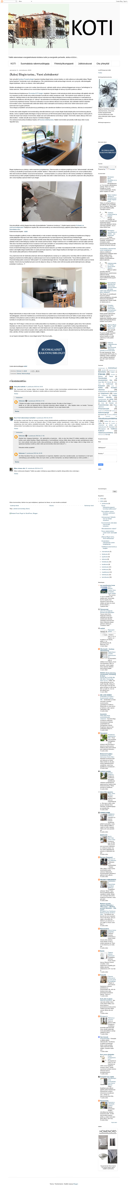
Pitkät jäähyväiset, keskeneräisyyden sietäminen (105, 717)
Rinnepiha (109, 414)
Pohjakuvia (100, 410)
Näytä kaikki (114, 1122)
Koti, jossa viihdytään (107, 1054)
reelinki (102, 628)
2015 (102, 501)
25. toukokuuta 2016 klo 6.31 (34, 468)
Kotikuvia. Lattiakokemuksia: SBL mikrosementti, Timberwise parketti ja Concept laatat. (108, 346)
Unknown (22, 401)
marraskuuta (106, 551)
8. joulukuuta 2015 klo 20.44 (44, 418)
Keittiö (100, 388)
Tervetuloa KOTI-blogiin (36, 93)
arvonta (104, 370)
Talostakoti (103, 733)
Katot (113, 385)
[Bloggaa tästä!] (33, 371)
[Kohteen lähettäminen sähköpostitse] (31, 371)
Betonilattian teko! (15, 229)
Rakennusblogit (26, 373)
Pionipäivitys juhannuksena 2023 (111, 736)
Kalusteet (101, 386)
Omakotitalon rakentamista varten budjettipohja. (108, 249)
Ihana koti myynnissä (106, 1000)
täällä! (26, 231)
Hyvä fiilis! (101, 382)
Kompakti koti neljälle (107, 1077)
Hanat (111, 376)
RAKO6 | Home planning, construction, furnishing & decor (108, 674)
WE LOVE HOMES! (106, 695)
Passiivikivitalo (103, 405)
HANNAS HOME (105, 812)
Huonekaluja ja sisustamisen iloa (107, 379)
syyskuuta (105, 556)
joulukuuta (105, 503)
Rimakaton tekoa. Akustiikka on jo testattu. (112, 179)
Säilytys (113, 421)
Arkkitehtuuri (112, 368)
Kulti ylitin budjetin (106, 999)
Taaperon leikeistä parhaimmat (111, 954)
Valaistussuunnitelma (105, 433)
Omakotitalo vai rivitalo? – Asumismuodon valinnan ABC (107, 698)
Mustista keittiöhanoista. (46, 120)
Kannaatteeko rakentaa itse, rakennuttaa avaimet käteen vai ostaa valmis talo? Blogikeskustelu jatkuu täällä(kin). (108, 287)
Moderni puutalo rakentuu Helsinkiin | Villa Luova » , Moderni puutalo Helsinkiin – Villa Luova (108, 906)
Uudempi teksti (14, 505)
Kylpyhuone (105, 393)
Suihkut (106, 421)
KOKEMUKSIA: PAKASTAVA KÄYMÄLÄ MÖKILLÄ (111, 884)
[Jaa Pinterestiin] (39, 371)
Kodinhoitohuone (102, 391)
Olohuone (114, 401)
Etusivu (51, 505)
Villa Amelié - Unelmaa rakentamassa (107, 649)
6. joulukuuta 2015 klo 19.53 (34, 386)
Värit (106, 434)
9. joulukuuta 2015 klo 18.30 (33, 453)
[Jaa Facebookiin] (37, 371)
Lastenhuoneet (102, 399)
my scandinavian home (107, 585)
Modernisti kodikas (106, 754)
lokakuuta (105, 554)
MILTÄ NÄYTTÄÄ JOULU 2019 (111, 838)
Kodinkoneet (113, 391)
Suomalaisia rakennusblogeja (35, 63)
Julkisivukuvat (85, 63)
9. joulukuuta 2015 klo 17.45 (36, 435)
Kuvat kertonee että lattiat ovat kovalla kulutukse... (109, 524)
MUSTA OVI (103, 835)
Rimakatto (101, 414)
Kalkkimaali (109, 384)
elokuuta (104, 559)
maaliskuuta (105, 572)
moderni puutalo (105, 771)
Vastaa (16, 393)
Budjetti (113, 372)
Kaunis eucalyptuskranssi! (112, 1057)
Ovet (102, 403)
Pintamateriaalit (103, 409)
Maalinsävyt (102, 401)
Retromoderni (104, 928)
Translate (112, 169)
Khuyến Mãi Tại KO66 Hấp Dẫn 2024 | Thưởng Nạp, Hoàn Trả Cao (107, 679)
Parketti (111, 403)
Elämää (19, 373)
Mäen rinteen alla (19, 468)
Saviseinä (108, 416)
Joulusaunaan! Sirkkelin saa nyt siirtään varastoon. (108, 518)
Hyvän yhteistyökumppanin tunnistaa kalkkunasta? (108, 507)
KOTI (13, 63)
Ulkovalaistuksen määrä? (108, 528)
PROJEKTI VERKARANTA (108, 879)
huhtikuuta (105, 569)
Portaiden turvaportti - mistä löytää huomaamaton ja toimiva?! (112, 308)
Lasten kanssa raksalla (107, 396)
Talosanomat (104, 609)
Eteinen (100, 376)
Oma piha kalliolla (19, 386)
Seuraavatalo (104, 1100)
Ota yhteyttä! (103, 63)
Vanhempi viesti (89, 505)
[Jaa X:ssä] (35, 371)
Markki (102, 951)
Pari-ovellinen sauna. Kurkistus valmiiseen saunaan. (108, 513)
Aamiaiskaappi (101, 368)
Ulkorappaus (102, 429)
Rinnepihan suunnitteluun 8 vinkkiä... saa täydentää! (112, 233)
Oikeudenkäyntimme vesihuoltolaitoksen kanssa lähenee (112, 1082)
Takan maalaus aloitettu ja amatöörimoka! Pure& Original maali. (112, 198)
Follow (100, 72)
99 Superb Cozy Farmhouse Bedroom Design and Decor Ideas (107, 912)
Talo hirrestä (104, 1037)
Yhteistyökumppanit (63, 63)
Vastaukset (19, 397)
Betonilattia (102, 372)
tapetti (106, 423)
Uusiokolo (103, 714)
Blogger (75, 1184)
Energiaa (113, 374)
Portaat (107, 410)
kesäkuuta (105, 564)
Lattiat (111, 399)
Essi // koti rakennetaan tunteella (24, 418)
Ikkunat (109, 382)
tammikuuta (105, 577)
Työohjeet (112, 427)
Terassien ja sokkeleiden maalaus (111, 1104)
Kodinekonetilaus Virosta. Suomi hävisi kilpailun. (112, 266)
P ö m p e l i (104, 1016)
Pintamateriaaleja (105, 1038)
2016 (102, 498)
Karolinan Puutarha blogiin (26, 79)
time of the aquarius (106, 792)
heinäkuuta (105, 561)
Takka (100, 423)
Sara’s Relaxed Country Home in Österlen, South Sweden (112, 590)
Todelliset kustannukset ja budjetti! (112, 214)
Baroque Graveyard (106, 857)
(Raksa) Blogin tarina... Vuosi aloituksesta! (112, 326)
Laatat (115, 393)
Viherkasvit (100, 434)
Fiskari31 (103, 975)
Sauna (115, 414)
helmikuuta (105, 574)
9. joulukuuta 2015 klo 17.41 (36, 401)
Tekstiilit (113, 423)
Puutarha (113, 410)
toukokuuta (105, 567)
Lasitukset (104, 395)
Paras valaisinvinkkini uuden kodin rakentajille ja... (109, 532)
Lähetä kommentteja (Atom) (21, 508)
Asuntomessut (112, 370)
